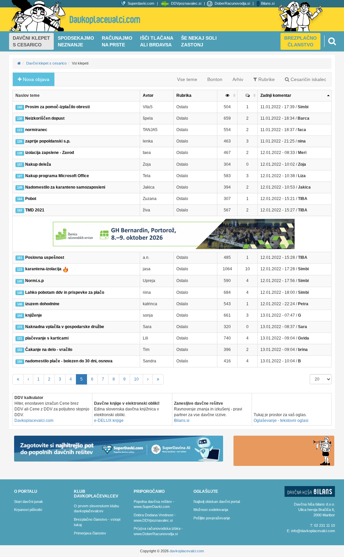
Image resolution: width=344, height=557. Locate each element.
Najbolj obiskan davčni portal (217, 502)
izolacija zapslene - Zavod (45, 152)
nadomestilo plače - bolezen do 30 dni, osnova (64, 361)
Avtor (148, 95)
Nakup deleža (34, 164)
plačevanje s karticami (42, 338)
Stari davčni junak (28, 502)
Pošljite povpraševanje (212, 518)
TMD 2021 (30, 210)
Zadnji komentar (275, 95)
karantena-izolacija (39, 269)
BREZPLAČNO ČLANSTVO (300, 41)
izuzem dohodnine (38, 304)
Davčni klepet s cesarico (46, 63)
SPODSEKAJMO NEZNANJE (76, 41)
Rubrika (183, 95)
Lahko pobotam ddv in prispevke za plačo (60, 292)
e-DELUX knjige (109, 420)
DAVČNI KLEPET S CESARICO (31, 41)
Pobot (26, 198)
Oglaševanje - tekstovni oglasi (281, 420)
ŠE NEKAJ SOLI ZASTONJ (199, 41)
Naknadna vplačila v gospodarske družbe (60, 326)
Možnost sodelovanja (211, 510)
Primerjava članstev (90, 533)
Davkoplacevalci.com (33, 420)
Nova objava (35, 79)
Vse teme (187, 79)
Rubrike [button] (266, 79)
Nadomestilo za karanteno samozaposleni (61, 187)
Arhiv (237, 79)
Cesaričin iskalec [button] (307, 79)
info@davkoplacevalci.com (313, 531)
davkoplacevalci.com (187, 551)
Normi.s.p (30, 280)
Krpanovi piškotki (28, 510)
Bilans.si (181, 420)
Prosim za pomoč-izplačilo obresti (53, 107)
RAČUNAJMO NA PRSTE (117, 41)
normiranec (32, 129)
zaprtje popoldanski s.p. (43, 141)
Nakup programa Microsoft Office (53, 175)
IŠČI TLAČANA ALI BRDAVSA (156, 41)
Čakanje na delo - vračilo (44, 349)
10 (136, 379)
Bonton (214, 79)
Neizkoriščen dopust (40, 118)
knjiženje (29, 315)
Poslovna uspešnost (40, 257)
